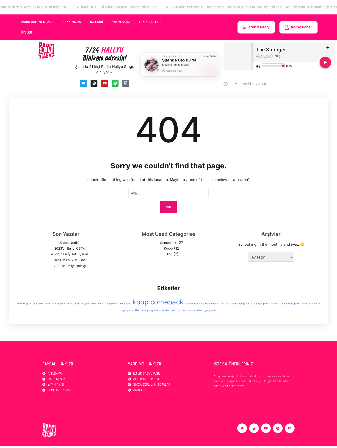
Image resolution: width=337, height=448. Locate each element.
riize (280, 303)
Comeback (168, 243)
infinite (70, 303)
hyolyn (61, 303)
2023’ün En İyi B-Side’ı (69, 260)
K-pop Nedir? (70, 243)
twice (190, 310)
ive (82, 303)
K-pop (168, 248)
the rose (170, 310)
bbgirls (27, 303)
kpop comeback (158, 302)
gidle (47, 303)
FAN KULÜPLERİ (150, 21)
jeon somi (90, 303)
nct (222, 303)
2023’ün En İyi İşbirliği (70, 266)
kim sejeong (124, 303)
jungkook (111, 303)
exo (41, 303)
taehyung (147, 310)
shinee (304, 303)
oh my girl (256, 303)
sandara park (291, 303)
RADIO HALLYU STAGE (37, 21)
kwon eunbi (191, 303)
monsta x (214, 303)
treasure (180, 310)
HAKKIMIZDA (71, 21)
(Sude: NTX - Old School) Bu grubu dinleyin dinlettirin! (103, 7)
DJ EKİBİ (96, 21)
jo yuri (101, 303)
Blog (169, 254)
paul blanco (270, 303)
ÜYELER (26, 32)
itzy (77, 303)
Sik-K (138, 310)
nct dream (231, 303)
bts (35, 303)
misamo (203, 303)
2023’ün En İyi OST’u (69, 248)
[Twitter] (83, 83)
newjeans (243, 303)
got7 (53, 303)
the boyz (159, 310)
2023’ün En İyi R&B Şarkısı (69, 254)
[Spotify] (115, 83)
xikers (200, 310)
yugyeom (210, 310)
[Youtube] (104, 83)
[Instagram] (94, 83)
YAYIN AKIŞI (121, 21)
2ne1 (19, 303)
